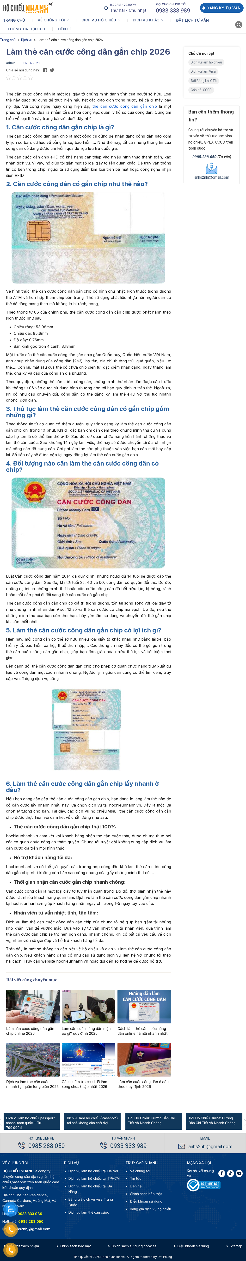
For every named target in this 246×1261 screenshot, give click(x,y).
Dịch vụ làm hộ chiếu (206, 62)
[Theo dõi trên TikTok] (230, 1173)
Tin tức (135, 1178)
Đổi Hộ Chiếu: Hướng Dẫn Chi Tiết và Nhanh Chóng (151, 1120)
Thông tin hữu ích (26, 29)
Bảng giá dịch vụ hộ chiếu (150, 1209)
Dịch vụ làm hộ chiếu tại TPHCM (94, 1178)
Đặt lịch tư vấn (192, 20)
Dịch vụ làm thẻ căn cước (88, 1212)
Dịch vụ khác (146, 20)
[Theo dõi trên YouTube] (239, 1173)
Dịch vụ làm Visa (203, 71)
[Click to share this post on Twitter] (51, 70)
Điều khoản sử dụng (146, 1201)
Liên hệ (65, 29)
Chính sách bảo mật (146, 1194)
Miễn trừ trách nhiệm (23, 1246)
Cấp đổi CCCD (201, 90)
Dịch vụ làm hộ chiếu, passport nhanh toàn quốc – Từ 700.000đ (30, 1123)
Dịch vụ (26, 40)
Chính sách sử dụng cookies (133, 1246)
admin (11, 63)
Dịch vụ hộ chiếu (99, 20)
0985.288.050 (204, 157)
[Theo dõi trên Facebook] (221, 1173)
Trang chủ (14, 20)
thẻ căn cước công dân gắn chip (124, 106)
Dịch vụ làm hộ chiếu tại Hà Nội (93, 1171)
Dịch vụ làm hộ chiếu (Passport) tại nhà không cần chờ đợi (92, 1120)
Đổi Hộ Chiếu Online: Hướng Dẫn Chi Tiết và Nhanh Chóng (212, 1120)
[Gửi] (239, 25)
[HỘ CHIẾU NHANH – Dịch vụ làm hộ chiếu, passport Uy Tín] (27, 8)
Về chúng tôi (51, 20)
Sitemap (236, 1246)
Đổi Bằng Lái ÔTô (204, 81)
